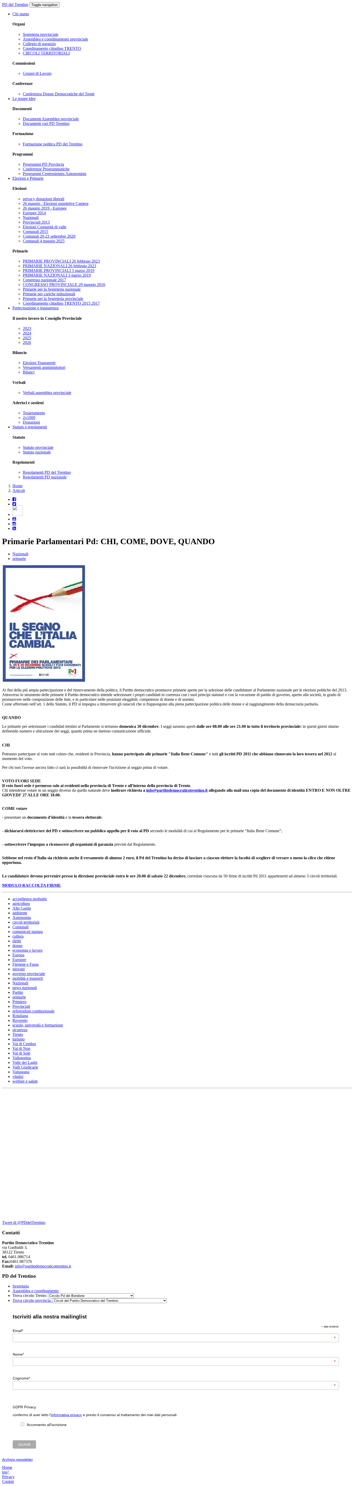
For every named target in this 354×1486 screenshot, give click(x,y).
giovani (18, 969)
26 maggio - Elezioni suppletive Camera (55, 203)
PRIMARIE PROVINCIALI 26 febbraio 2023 (61, 261)
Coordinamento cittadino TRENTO (52, 48)
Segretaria (20, 1286)
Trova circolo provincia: (32, 1300)
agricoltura (21, 903)
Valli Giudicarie (25, 1067)
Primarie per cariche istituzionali (49, 294)
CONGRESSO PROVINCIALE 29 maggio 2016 (64, 284)
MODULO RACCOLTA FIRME (31, 885)
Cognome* (174, 1378)
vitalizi (17, 1076)
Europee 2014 (34, 213)
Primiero (19, 1001)
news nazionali (24, 987)
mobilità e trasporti (27, 978)
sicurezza (19, 1030)
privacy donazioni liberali (43, 199)
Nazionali (31, 217)
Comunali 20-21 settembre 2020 (49, 236)
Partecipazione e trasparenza (35, 308)
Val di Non (21, 1048)
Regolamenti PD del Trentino (47, 472)
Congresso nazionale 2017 (44, 280)
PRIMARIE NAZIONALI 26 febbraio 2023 (59, 266)
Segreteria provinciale (40, 34)
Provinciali (21, 1006)
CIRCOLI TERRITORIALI (46, 53)
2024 (27, 333)
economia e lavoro (27, 950)
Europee (19, 959)
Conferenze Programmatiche (46, 169)
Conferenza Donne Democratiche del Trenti (58, 94)
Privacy (8, 1477)
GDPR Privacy (24, 1407)
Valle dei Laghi (24, 1062)
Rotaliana (20, 1016)
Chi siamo (20, 14)
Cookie (8, 1481)
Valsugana (20, 1072)
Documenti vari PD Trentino (46, 123)
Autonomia (21, 917)
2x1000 (29, 417)
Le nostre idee (24, 98)
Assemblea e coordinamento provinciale (55, 39)
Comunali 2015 (35, 231)
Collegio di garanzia (39, 44)
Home (17, 486)
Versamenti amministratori (44, 367)
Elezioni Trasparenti (39, 363)
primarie (19, 558)
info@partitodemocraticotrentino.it (177, 790)
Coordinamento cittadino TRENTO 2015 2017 (61, 303)
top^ (5, 1472)
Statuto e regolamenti (29, 427)
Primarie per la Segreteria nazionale (52, 289)
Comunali (20, 927)
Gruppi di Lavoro (37, 73)
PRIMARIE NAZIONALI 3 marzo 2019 (57, 275)
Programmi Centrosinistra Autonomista (54, 173)
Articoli (18, 490)
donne (17, 945)
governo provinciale (28, 973)
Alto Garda (21, 908)
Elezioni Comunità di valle (44, 227)
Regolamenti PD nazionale (45, 477)
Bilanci (28, 372)
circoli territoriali (25, 922)
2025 (27, 338)
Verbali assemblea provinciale (47, 392)
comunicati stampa (27, 931)
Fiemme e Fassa (25, 964)
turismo (18, 1039)
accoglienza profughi (29, 899)
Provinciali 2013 (36, 222)
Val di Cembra (24, 1044)
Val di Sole (21, 1053)
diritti (16, 941)
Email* (174, 1331)
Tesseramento (34, 413)
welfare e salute (25, 1081)
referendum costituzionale (33, 1011)
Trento (17, 1034)
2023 (27, 328)
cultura (18, 936)
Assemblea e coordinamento (35, 1291)
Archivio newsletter (17, 1459)
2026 (27, 342)
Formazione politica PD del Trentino (52, 144)
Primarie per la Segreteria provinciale (53, 298)
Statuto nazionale (37, 452)
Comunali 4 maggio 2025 (44, 241)
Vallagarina (21, 1058)
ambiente (19, 913)
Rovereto (19, 1020)
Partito (17, 992)
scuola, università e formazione (37, 1025)
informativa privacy (66, 1415)
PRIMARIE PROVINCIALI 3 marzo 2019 (58, 270)
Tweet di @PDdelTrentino (23, 1222)
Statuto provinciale (38, 447)
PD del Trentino (15, 4)
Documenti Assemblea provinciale (51, 119)
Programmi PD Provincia (43, 164)
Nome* (174, 1354)
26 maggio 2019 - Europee (45, 208)
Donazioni (31, 422)
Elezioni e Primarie (28, 178)
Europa (18, 955)
